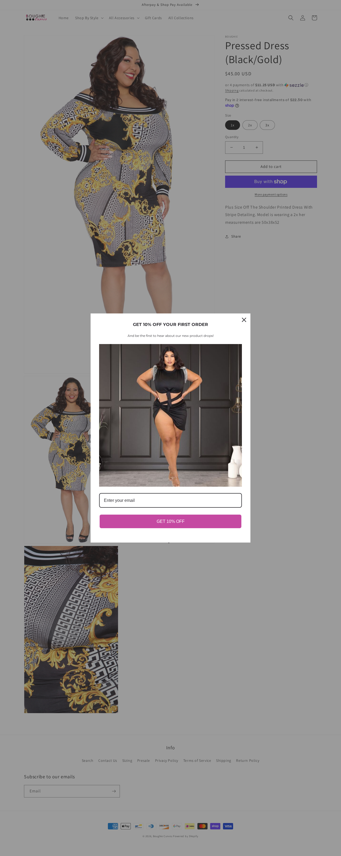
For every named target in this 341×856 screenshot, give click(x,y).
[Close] (244, 319)
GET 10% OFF (171, 521)
